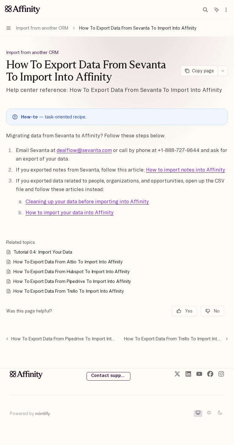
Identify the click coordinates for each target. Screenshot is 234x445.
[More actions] (226, 9)
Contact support (109, 375)
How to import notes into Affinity (185, 169)
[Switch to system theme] (198, 413)
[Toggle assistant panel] (216, 10)
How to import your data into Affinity (70, 212)
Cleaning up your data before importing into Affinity (87, 201)
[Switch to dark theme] (220, 413)
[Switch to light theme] (209, 413)
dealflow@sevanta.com (84, 150)
